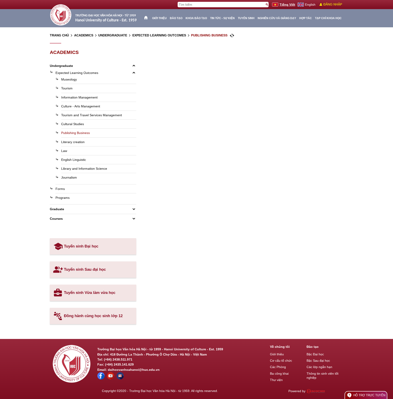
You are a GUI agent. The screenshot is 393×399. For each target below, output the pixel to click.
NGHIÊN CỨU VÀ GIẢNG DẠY (277, 18)
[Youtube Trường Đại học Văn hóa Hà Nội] (110, 378)
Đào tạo (176, 18)
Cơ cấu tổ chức (281, 360)
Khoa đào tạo (196, 18)
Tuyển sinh (246, 18)
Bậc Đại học (315, 354)
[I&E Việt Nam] (316, 391)
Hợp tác (305, 18)
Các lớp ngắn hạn (319, 367)
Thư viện (276, 380)
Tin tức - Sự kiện (222, 18)
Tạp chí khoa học (328, 18)
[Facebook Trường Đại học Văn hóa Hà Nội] (101, 378)
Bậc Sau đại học (318, 360)
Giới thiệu (159, 18)
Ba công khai (279, 373)
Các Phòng (278, 367)
